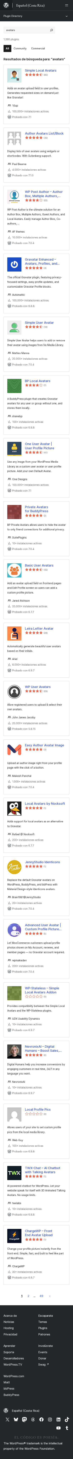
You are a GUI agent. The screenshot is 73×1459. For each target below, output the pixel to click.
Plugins (42, 1328)
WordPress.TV (13, 1364)
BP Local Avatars (37, 381)
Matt (7, 1382)
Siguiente (50, 1295)
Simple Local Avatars (41, 70)
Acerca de (10, 1315)
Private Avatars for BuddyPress (36, 509)
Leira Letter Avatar (39, 628)
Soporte (9, 1352)
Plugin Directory (13, 15)
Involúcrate (45, 1346)
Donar (42, 1358)
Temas (42, 1322)
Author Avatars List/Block (44, 133)
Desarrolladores (14, 1358)
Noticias (9, 1322)
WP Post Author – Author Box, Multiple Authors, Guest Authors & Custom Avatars (44, 194)
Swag (43, 1364)
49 (41, 1296)
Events (42, 1352)
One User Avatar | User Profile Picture (39, 446)
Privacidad (10, 1334)
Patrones (44, 1334)
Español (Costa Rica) (26, 1410)
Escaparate (45, 1315)
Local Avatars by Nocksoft (45, 803)
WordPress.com (14, 1376)
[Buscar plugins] (51, 30)
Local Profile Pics (38, 1109)
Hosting (9, 1328)
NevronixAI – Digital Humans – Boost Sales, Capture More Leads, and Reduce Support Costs (44, 1049)
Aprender (9, 1346)
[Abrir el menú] (67, 5)
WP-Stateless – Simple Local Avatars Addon (42, 990)
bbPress (9, 1388)
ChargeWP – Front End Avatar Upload (39, 1233)
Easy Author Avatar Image (44, 745)
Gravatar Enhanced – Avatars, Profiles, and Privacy (41, 262)
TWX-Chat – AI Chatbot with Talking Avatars (42, 1170)
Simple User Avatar (39, 322)
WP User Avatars (38, 687)
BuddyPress (11, 1395)
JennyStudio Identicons (42, 862)
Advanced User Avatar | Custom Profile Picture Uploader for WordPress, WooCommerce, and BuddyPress (44, 927)
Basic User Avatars (39, 565)
